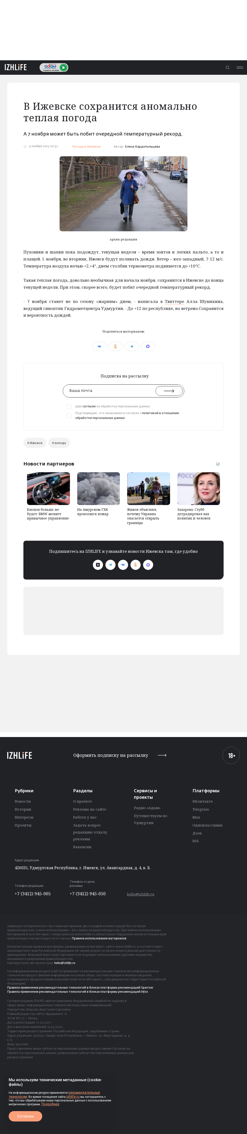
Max (196, 817)
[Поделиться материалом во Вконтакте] (99, 346)
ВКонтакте (202, 801)
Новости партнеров (48, 463)
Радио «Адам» (147, 807)
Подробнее (50, 1104)
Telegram (200, 809)
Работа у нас (85, 817)
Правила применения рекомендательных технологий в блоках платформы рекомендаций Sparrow (80, 987)
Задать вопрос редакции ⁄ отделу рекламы (90, 832)
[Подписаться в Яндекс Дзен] (98, 565)
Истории (23, 809)
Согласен (25, 1116)
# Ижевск (34, 443)
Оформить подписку (110, 755)
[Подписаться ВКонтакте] (123, 565)
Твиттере (174, 301)
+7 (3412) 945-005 (33, 893)
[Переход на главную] (15, 67)
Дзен (197, 833)
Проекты (23, 825)
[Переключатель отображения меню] (240, 67)
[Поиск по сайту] (227, 67)
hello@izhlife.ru (140, 894)
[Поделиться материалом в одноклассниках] (115, 346)
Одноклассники (207, 825)
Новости (23, 801)
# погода (59, 443)
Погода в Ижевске (86, 146)
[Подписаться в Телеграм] (110, 565)
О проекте (82, 801)
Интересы (24, 817)
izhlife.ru (73, 1097)
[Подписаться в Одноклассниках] (135, 565)
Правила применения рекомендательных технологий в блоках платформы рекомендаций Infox (77, 992)
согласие (89, 406)
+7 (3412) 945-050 (88, 893)
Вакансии (82, 846)
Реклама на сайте (89, 809)
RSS (195, 840)
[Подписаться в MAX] (148, 565)
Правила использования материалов (99, 938)
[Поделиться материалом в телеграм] (131, 346)
